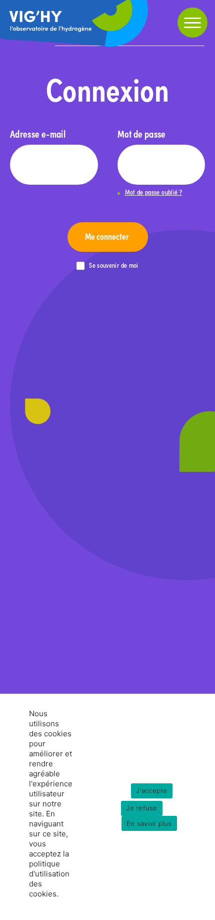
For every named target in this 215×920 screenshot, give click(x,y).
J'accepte (151, 790)
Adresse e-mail (38, 134)
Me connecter (107, 236)
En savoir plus (149, 823)
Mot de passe (142, 134)
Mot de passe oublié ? (153, 192)
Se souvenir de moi (113, 265)
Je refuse (141, 808)
